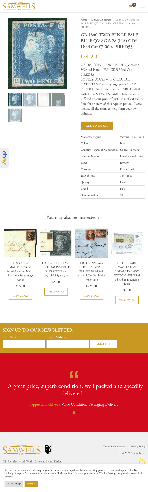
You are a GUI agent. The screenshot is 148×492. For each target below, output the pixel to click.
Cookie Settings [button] (14, 483)
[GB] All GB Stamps (101, 19)
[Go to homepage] (19, 6)
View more (20, 296)
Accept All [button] (31, 483)
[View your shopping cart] (130, 6)
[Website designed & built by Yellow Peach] (142, 461)
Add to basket (97, 126)
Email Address (56, 337)
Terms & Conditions (114, 446)
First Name (10, 337)
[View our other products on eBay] (4, 158)
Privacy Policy (138, 446)
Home (84, 19)
